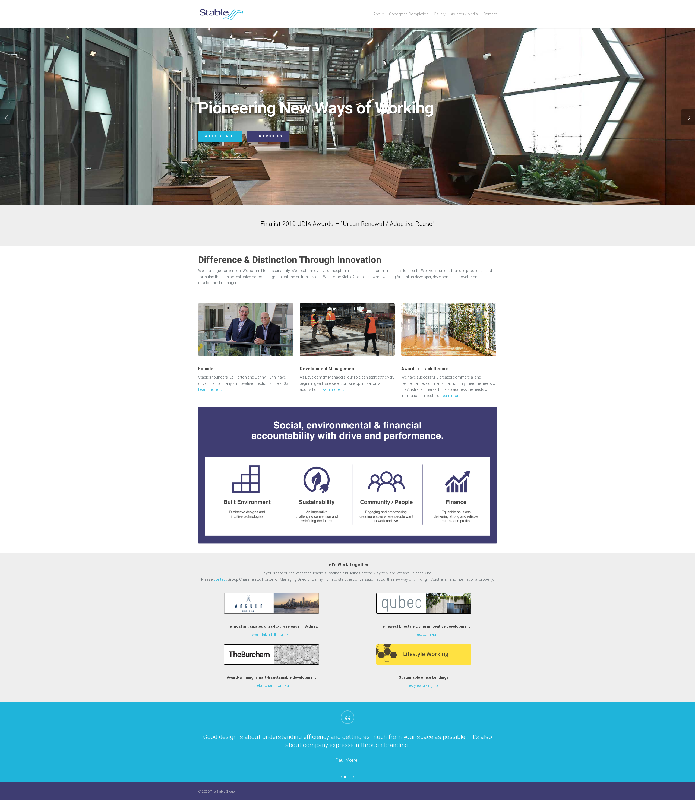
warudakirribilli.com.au (271, 634)
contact (220, 579)
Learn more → (210, 389)
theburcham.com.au (271, 685)
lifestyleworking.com (423, 685)
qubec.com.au (423, 634)
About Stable (220, 136)
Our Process (267, 136)
